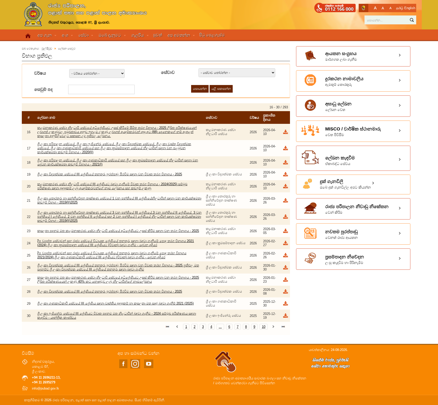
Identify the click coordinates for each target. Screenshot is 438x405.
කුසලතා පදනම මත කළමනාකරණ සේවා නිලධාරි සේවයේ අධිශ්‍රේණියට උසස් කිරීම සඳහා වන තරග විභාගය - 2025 (118, 231)
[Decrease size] (390, 8)
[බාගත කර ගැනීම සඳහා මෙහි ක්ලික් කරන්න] (285, 133)
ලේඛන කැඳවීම (340, 160)
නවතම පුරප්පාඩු (341, 234)
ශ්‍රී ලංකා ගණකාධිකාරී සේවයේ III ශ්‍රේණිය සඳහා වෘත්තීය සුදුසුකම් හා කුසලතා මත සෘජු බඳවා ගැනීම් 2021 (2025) (115, 303)
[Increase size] (375, 8)
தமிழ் (399, 8)
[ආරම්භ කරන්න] (167, 327)
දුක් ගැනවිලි (345, 184)
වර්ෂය (40, 73)
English (409, 8)
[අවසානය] (283, 327)
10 (263, 327)
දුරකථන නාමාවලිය (344, 81)
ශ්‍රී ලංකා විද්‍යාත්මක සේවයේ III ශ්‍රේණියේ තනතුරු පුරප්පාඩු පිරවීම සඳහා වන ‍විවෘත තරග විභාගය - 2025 (109, 174)
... (220, 327)
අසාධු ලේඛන (338, 106)
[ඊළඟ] (273, 327)
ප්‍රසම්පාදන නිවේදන (344, 259)
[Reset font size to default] (383, 8)
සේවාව (168, 72)
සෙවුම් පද (43, 89)
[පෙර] (177, 327)
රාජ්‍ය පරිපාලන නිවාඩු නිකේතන (357, 209)
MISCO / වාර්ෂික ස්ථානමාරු (353, 131)
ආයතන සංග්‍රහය (341, 56)
